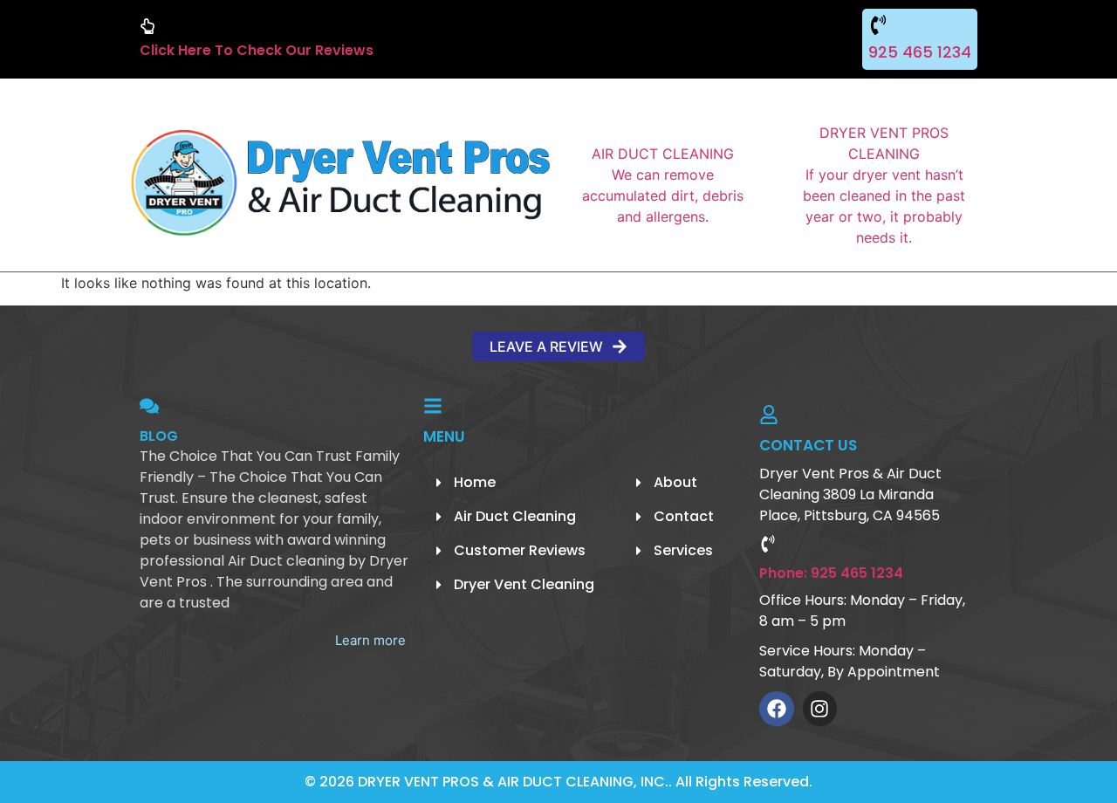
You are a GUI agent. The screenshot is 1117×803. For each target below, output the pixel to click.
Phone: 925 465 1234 (831, 573)
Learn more (370, 640)
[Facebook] (776, 708)
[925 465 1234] (878, 25)
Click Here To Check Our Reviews (256, 50)
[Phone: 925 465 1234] (768, 543)
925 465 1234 (919, 52)
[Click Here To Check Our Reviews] (147, 26)
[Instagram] (820, 708)
